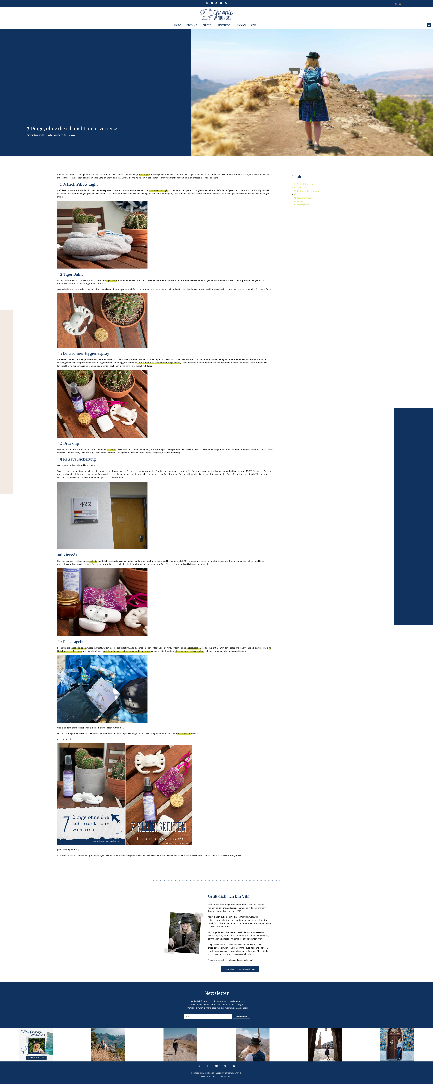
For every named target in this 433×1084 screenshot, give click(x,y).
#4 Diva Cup (299, 194)
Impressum (205, 1077)
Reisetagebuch (194, 647)
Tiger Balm (112, 280)
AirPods (93, 561)
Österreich (191, 25)
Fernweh (206, 25)
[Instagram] (207, 3)
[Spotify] (216, 3)
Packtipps (143, 174)
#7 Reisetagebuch (301, 205)
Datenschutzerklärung (222, 1077)
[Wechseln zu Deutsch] (400, 3)
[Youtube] (221, 3)
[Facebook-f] (208, 1066)
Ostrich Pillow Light (159, 190)
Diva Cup (111, 449)
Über (253, 25)
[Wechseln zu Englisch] (395, 3)
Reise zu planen (78, 647)
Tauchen (241, 25)
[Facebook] (212, 3)
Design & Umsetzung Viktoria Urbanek (225, 1073)
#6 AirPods (298, 201)
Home (177, 25)
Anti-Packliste (184, 733)
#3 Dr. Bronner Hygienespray (306, 191)
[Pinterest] (226, 3)
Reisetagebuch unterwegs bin (189, 651)
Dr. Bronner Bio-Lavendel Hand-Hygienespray (159, 362)
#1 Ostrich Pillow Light (303, 184)
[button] (429, 25)
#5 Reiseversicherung (303, 198)
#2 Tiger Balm (300, 187)
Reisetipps (224, 25)
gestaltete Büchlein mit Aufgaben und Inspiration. (126, 651)
